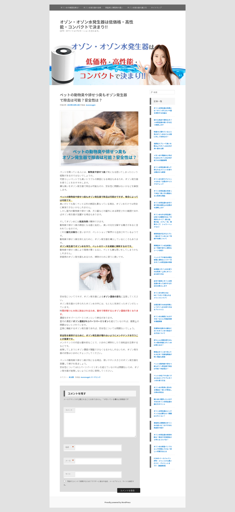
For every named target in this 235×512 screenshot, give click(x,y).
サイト (68, 474)
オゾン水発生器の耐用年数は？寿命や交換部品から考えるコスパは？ (163, 437)
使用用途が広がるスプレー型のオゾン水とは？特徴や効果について (163, 236)
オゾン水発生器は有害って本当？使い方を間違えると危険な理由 (163, 193)
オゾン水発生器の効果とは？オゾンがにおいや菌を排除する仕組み (163, 110)
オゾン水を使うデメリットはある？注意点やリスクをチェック (163, 181)
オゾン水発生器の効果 (92, 7)
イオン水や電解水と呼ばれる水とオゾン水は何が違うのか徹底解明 (163, 157)
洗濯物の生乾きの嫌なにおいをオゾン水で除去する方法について (163, 330)
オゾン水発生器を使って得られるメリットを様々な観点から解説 (163, 169)
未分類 (71, 377)
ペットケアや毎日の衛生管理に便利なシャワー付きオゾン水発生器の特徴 (163, 259)
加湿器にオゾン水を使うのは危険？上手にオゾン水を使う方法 (163, 271)
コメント (68, 410)
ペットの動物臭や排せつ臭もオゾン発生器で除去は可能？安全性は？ (163, 366)
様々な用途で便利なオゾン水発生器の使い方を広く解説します (163, 122)
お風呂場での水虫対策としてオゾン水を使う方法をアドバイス (163, 307)
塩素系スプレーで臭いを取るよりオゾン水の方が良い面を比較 (163, 146)
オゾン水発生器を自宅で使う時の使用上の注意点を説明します (163, 205)
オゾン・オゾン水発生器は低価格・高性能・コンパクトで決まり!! (96, 24)
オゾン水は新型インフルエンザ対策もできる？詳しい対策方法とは (163, 448)
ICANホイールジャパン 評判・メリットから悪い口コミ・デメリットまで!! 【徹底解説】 (163, 462)
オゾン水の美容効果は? (70, 7)
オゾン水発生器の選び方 (137, 7)
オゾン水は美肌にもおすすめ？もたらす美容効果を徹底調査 (163, 318)
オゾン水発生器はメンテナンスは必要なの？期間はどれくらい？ (163, 413)
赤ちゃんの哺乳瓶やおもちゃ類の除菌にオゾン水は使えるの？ (163, 342)
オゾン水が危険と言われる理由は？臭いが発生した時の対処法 (163, 389)
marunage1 (90, 105)
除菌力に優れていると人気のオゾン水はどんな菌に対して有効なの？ (163, 134)
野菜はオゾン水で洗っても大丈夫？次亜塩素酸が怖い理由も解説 (163, 354)
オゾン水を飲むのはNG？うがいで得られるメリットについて (162, 295)
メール (69, 460)
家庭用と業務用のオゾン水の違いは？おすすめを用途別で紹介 (163, 425)
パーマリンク (96, 377)
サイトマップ (156, 7)
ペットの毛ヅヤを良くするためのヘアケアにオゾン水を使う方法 (163, 378)
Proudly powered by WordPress (118, 502)
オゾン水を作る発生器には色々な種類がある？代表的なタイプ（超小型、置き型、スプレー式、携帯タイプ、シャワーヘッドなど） (163, 220)
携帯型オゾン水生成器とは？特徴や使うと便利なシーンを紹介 (163, 247)
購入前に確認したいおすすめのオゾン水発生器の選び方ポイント (163, 401)
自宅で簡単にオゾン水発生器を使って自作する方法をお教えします (163, 283)
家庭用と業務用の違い (114, 7)
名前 (69, 447)
